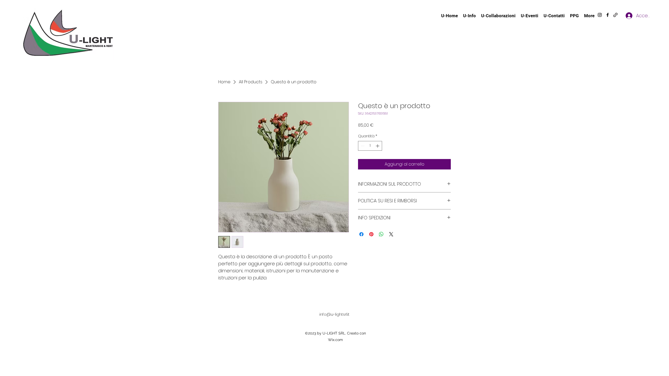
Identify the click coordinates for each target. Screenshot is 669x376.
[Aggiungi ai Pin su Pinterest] (371, 234)
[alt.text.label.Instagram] (599, 14)
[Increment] (378, 145)
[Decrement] (362, 145)
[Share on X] (391, 234)
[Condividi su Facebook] (361, 234)
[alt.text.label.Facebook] (607, 14)
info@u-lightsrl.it (334, 314)
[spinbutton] (370, 145)
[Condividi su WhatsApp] (381, 234)
